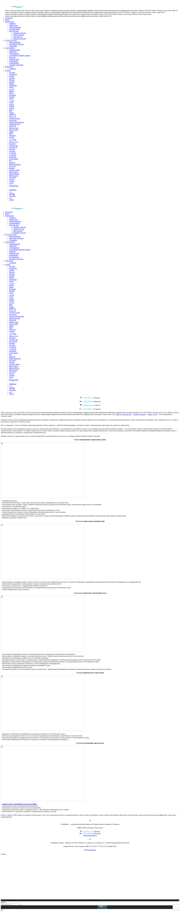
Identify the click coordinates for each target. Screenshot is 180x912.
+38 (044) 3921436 (88, 405)
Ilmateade (12, 57)
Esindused (12, 68)
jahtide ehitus (13, 25)
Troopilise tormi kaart (16, 65)
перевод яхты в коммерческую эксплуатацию (19, 804)
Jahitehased (13, 52)
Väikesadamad (14, 53)
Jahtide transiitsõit (15, 27)
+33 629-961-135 (88, 398)
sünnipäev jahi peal (19, 33)
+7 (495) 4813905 (88, 401)
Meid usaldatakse (15, 42)
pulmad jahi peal (18, 35)
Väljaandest (13, 46)
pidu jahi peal (17, 37)
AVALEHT (9, 18)
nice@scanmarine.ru (90, 835)
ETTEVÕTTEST (11, 40)
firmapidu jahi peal (19, 38)
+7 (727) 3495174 (87, 409)
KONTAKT (9, 67)
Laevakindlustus (14, 29)
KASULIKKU (10, 48)
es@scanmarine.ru (90, 850)
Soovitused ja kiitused (16, 44)
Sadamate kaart (14, 59)
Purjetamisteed (14, 63)
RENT (7, 20)
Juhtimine (12, 23)
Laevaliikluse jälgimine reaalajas (19, 55)
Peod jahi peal (13, 31)
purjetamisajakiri (14, 50)
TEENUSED (9, 22)
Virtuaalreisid (13, 61)
